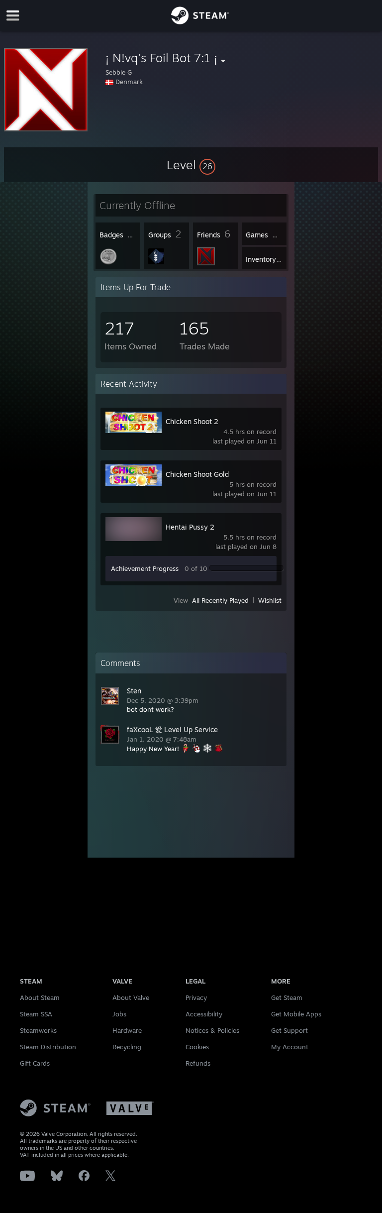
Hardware (127, 1030)
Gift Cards (35, 1063)
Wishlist (270, 600)
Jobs (119, 1014)
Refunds (198, 1063)
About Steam (40, 997)
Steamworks (38, 1030)
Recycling (126, 1047)
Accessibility (204, 1014)
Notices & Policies (212, 1030)
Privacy (196, 997)
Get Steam (286, 997)
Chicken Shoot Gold (197, 474)
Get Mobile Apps (296, 1014)
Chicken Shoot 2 (192, 421)
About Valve (130, 997)
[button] (191, 165)
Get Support (289, 1030)
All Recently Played (220, 600)
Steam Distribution (48, 1047)
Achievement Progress (145, 568)
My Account (289, 1047)
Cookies (197, 1047)
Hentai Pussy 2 (190, 527)
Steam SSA (36, 1014)
